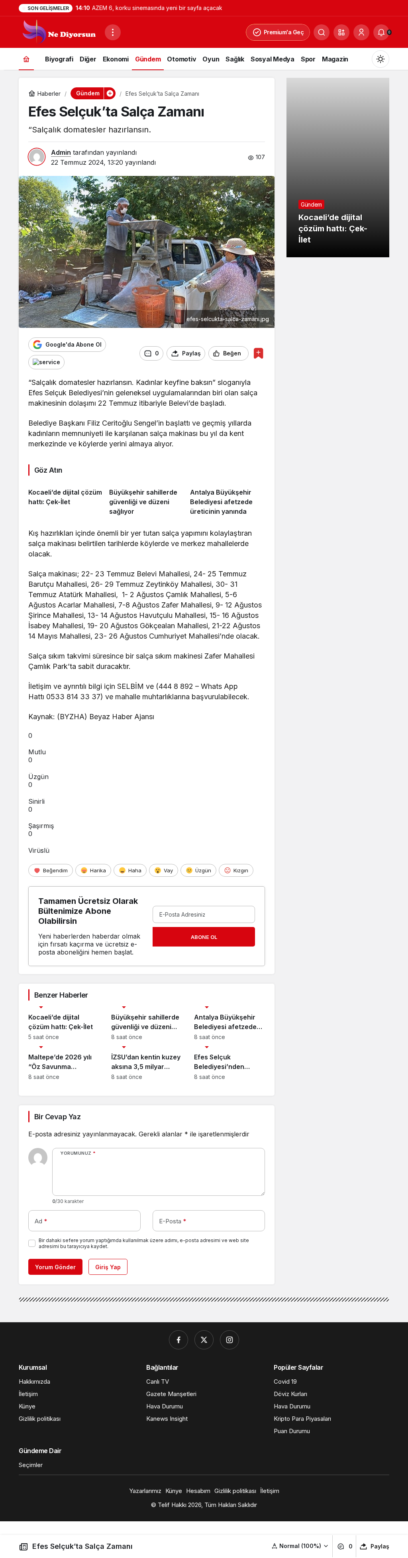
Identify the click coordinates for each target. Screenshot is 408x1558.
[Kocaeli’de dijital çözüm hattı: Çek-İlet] (65, 498)
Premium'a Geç (284, 32)
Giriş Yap (108, 1267)
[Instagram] (229, 1339)
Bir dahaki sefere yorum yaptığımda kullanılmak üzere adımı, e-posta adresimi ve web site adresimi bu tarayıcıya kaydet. (144, 1243)
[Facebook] (178, 1339)
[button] (341, 32)
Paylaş (380, 1546)
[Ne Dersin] (58, 31)
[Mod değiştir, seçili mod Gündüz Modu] (380, 59)
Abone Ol (204, 937)
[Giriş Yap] (361, 32)
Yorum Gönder (55, 1267)
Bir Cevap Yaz (57, 1116)
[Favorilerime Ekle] (258, 353)
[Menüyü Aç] (113, 32)
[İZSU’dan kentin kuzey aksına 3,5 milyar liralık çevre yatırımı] (146, 1063)
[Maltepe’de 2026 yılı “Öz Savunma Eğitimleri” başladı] (63, 1063)
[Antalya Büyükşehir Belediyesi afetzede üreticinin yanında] (227, 498)
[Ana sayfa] (26, 59)
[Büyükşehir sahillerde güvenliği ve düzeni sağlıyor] (146, 498)
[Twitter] (204, 1339)
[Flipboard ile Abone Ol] (46, 362)
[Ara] (322, 32)
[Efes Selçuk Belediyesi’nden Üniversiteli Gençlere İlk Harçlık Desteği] (229, 1063)
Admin (61, 152)
